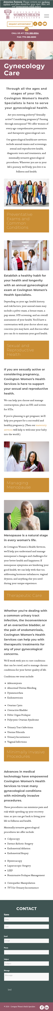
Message (7, 970)
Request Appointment (20, 24)
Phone (9, 948)
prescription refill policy (28, 6)
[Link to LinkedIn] (47, 1007)
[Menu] (45, 16)
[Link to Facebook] (42, 1007)
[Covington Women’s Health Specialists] (22, 14)
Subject (6, 959)
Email (9, 936)
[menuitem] (45, 16)
